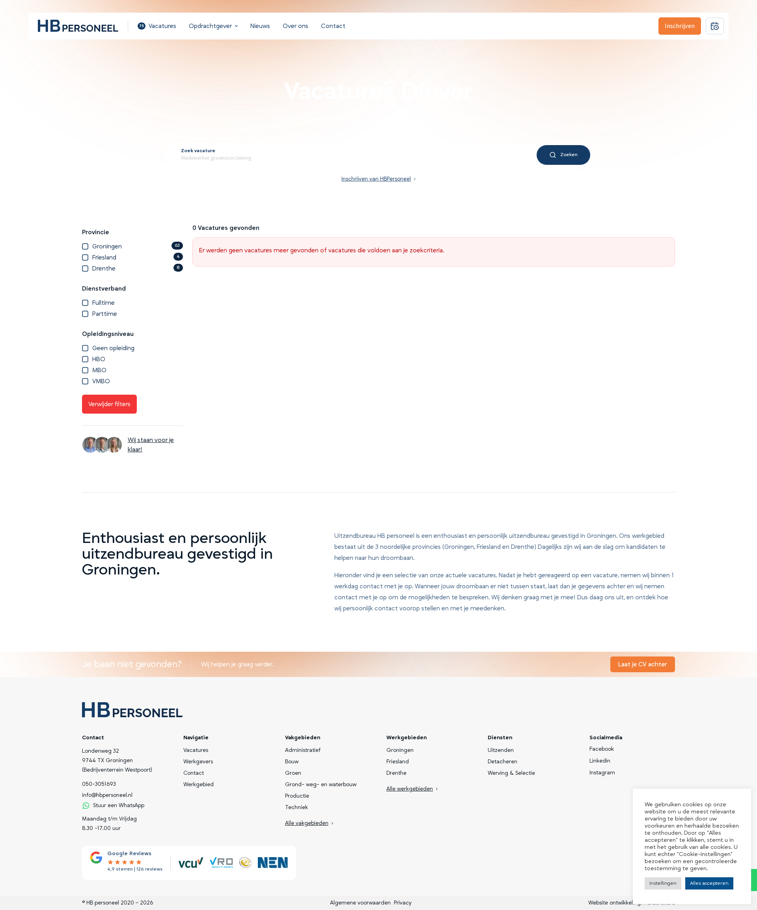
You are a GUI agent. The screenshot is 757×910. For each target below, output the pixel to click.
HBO (98, 359)
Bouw (291, 762)
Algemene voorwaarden (360, 903)
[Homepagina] (78, 26)
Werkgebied (198, 784)
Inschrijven (680, 26)
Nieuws (260, 26)
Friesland (136, 257)
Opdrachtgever (210, 26)
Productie (297, 796)
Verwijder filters (109, 404)
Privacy (403, 903)
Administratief (303, 750)
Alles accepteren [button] (709, 883)
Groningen (136, 246)
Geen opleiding (113, 348)
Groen (293, 773)
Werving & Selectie (511, 773)
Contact (333, 26)
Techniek (296, 807)
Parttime (104, 313)
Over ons (295, 26)
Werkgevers (198, 762)
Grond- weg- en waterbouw (320, 784)
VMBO (101, 381)
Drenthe (136, 268)
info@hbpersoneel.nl (107, 795)
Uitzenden (501, 750)
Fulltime (103, 302)
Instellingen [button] (663, 883)
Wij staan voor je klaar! (151, 444)
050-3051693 (99, 784)
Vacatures (157, 26)
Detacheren (502, 762)
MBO (99, 370)
